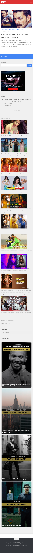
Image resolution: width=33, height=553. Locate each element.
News (21, 29)
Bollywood (4, 29)
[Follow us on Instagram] (18, 56)
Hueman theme (24, 545)
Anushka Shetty (8, 105)
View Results (16, 110)
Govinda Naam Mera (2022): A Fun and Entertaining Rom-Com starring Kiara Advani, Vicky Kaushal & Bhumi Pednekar (16, 210)
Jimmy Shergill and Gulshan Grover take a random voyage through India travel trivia (16, 312)
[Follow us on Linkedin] (29, 56)
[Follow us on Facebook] (24, 56)
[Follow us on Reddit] (31, 56)
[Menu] (31, 2)
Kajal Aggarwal (8, 103)
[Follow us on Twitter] (20, 56)
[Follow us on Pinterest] (22, 56)
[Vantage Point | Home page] (4, 2)
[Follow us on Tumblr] (26, 56)
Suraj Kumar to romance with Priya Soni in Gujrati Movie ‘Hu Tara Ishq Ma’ (16, 250)
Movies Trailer (14, 29)
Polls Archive (4, 112)
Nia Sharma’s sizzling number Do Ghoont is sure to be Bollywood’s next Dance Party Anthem (15, 270)
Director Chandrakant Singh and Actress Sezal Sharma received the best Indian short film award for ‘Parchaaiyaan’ (16, 153)
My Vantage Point (5, 323)
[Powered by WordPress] (11, 545)
